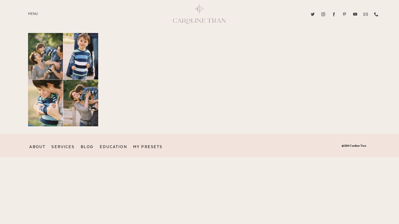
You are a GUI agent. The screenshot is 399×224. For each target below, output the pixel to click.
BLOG (87, 146)
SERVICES (63, 146)
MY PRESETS (147, 146)
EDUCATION (113, 146)
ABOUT (37, 146)
